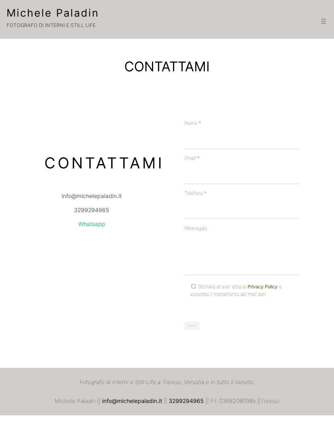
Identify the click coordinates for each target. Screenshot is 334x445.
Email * (192, 158)
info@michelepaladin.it (92, 196)
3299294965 (91, 210)
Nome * (193, 123)
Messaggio (196, 228)
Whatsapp (91, 224)
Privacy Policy (263, 286)
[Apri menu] (323, 21)
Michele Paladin (53, 13)
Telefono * (195, 193)
